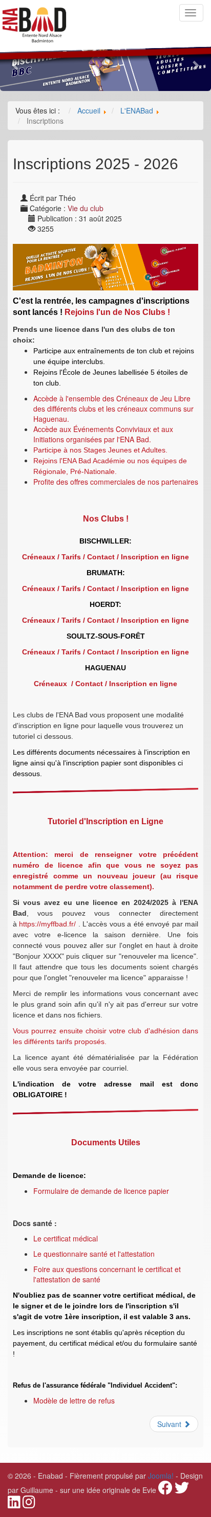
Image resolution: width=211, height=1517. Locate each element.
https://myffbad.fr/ (47, 924)
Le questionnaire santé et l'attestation (94, 1254)
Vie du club (85, 208)
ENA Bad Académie (93, 461)
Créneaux (38, 557)
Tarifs (71, 557)
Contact (101, 557)
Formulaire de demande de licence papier (101, 1191)
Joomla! (161, 1475)
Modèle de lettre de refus (75, 1400)
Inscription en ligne (155, 557)
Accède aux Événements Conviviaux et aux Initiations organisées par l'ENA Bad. (103, 434)
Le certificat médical (66, 1238)
